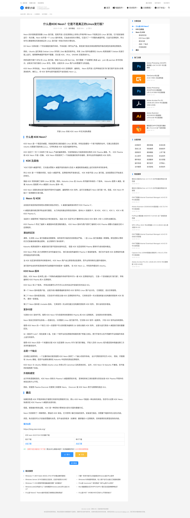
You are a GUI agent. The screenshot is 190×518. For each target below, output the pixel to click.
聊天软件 (150, 163)
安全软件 (162, 156)
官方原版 (162, 159)
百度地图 (100, 509)
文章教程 (146, 8)
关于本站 (160, 8)
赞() (89, 28)
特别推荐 (150, 149)
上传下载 (162, 152)
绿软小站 (27, 8)
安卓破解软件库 (68, 449)
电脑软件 (118, 8)
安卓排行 (167, 3)
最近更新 (149, 3)
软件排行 (158, 3)
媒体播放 (150, 152)
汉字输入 (162, 163)
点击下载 (28, 443)
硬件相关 (138, 159)
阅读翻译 (150, 159)
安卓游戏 (150, 167)
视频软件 (138, 152)
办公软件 (138, 156)
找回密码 (41, 3)
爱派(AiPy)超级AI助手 (54, 449)
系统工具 (138, 149)
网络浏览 (150, 156)
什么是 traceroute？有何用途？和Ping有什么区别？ (96, 483)
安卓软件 (132, 8)
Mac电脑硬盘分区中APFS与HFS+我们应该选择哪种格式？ (99, 487)
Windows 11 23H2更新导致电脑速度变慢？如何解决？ (44, 483)
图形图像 (150, 145)
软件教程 (44, 14)
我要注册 (32, 3)
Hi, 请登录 (23, 3)
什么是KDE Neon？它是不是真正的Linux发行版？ (74, 24)
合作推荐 (138, 167)
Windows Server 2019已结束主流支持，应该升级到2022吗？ (46, 479)
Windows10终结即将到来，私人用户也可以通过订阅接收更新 (100, 479)
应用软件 (138, 145)
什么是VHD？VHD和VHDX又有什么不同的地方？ (95, 493)
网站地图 (105, 509)
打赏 (81, 454)
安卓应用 (162, 145)
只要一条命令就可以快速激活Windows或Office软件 (96, 476)
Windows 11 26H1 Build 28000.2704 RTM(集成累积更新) (45, 476)
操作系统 (138, 163)
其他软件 (162, 149)
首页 (107, 8)
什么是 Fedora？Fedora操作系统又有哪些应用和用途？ (44, 493)
